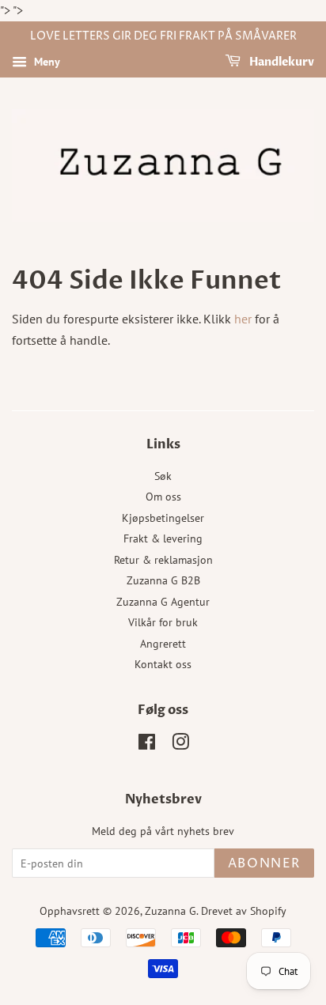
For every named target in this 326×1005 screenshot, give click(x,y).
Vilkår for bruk (163, 622)
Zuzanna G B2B (163, 580)
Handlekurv (280, 62)
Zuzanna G (170, 911)
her (243, 319)
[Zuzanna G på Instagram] (180, 745)
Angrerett (163, 644)
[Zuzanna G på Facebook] (147, 745)
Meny (45, 62)
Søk (163, 476)
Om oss (163, 496)
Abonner (264, 863)
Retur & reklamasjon (163, 560)
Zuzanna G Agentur (163, 602)
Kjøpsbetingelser (163, 518)
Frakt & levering (163, 538)
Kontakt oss (163, 664)
